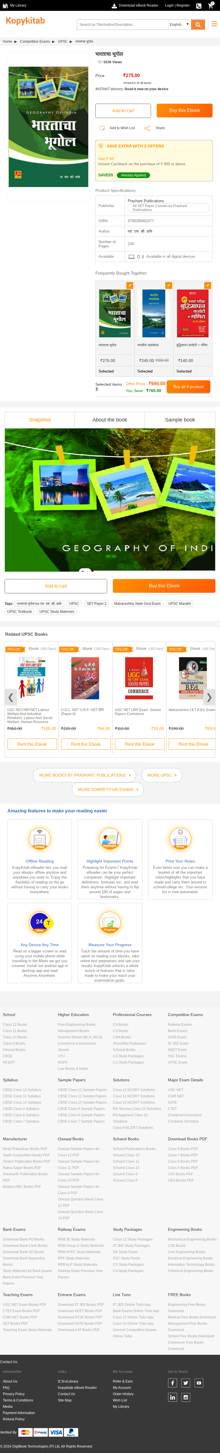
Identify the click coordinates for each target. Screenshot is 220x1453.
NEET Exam (177, 1050)
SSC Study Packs (126, 1258)
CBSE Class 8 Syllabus (21, 1115)
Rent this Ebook (32, 744)
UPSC (63, 42)
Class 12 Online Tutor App (133, 1317)
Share (160, 128)
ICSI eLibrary (68, 1381)
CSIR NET (176, 1096)
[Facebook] (172, 1384)
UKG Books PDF (181, 1180)
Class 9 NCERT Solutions (133, 1128)
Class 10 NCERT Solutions (134, 1102)
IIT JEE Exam (178, 1043)
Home (7, 42)
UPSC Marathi (179, 604)
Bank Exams (177, 1031)
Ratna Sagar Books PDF (22, 1168)
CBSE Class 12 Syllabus (22, 1090)
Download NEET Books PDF (80, 1311)
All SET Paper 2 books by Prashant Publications (160, 208)
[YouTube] (199, 1384)
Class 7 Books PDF (183, 1155)
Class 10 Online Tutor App (133, 1324)
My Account (122, 1388)
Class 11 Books (15, 1031)
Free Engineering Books (77, 1025)
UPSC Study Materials (57, 612)
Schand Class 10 (126, 1168)
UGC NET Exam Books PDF (24, 1305)
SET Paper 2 (97, 604)
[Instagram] (185, 1398)
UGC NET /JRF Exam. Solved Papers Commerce (138, 712)
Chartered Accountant (185, 1115)
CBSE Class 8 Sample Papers (81, 1115)
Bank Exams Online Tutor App (136, 1311)
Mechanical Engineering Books (192, 1239)
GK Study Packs (125, 1252)
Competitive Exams (35, 42)
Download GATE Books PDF (80, 1324)
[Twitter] (185, 1384)
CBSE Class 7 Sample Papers (81, 1121)
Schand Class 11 (126, 1161)
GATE (172, 1102)
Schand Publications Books (134, 1149)
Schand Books (124, 1050)
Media (8, 1407)
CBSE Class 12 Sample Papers (82, 1090)
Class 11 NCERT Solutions (134, 1096)
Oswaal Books (14, 1050)
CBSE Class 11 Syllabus (22, 1096)
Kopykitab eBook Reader (77, 1388)
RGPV (63, 1062)
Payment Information (19, 1413)
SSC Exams (177, 1056)
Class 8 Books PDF (183, 1149)
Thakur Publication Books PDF (26, 1161)
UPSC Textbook (19, 612)
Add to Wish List (122, 128)
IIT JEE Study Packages (131, 1246)
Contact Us (8, 1362)
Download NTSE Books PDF (80, 1317)
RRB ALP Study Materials (77, 1265)
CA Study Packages (128, 1056)
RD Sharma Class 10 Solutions (137, 1109)
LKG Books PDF (180, 1174)
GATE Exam (177, 1037)
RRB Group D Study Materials (81, 1246)
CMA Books (122, 1037)
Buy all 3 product (188, 386)
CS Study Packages (128, 1062)
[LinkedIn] (172, 1398)
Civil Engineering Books (186, 1252)
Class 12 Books (15, 1025)
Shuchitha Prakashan (129, 1043)
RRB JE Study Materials (76, 1239)
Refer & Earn (123, 1381)
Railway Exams (180, 1025)
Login (169, 5)
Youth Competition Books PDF (26, 1155)
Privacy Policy (14, 1394)
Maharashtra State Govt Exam (137, 604)
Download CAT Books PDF (79, 1330)
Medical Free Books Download (192, 1317)
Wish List (120, 1400)
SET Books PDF (15, 1324)
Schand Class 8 (125, 1180)
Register (183, 5)
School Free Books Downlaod (191, 1336)
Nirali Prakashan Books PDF (25, 1149)
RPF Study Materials (74, 1258)
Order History (123, 1394)
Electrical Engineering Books (190, 1258)
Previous (11, 697)
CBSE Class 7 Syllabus (21, 1121)
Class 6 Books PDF (183, 1161)
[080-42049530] (198, 5)
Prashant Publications (146, 201)
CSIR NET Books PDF (20, 1317)
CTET (172, 1109)
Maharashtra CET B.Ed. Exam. (192, 710)
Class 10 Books (15, 1037)
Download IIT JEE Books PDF (81, 1305)
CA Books (120, 1025)
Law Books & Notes (73, 1069)
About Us (10, 1381)
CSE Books (177, 1246)
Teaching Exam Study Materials (27, 1330)
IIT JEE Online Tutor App (132, 1305)
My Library (121, 1407)
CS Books (120, 1031)
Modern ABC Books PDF (22, 1187)
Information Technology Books (191, 1265)
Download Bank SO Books (23, 1252)
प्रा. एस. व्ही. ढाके (140, 231)
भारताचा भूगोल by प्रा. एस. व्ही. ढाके (39, 604)
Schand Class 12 (126, 1155)
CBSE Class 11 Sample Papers (82, 1096)
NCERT (9, 1062)
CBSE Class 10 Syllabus (22, 1102)
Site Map (65, 1400)
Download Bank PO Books (23, 1239)
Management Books (73, 1031)
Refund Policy (14, 1419)
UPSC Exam (177, 1062)
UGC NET (175, 1090)
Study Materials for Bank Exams (27, 1271)
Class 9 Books (14, 1043)
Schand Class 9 (125, 1174)
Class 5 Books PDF (183, 1168)
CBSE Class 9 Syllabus (21, 1109)
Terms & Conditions (18, 1400)
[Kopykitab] (24, 20)
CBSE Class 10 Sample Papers (82, 1102)
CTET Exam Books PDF (21, 1311)
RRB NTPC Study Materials (79, 1252)
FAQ (6, 1388)
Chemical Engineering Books (190, 1271)
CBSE (7, 1056)
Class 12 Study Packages (133, 1239)
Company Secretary (183, 1121)
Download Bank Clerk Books (25, 1246)
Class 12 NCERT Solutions (134, 1090)
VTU (61, 1056)
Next (209, 697)
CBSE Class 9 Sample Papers (81, 1109)
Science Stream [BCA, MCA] (80, 1037)
